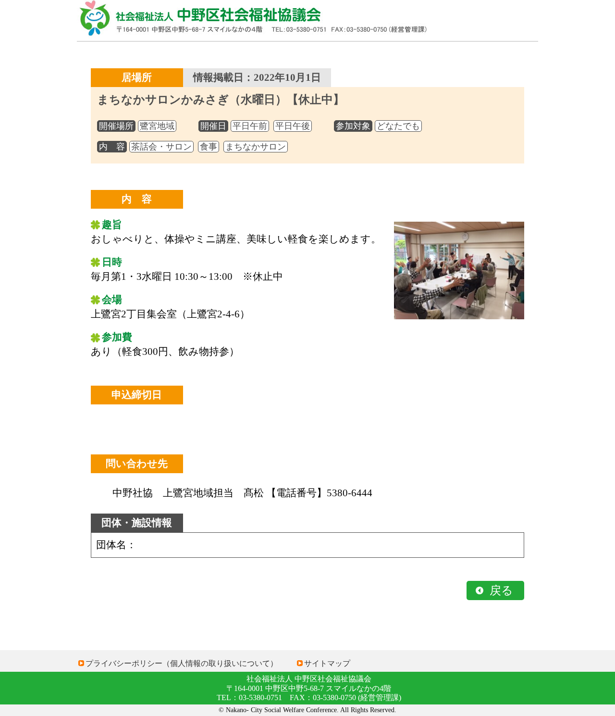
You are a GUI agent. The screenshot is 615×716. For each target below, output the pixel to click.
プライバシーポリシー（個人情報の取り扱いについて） (182, 663)
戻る (501, 590)
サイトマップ (327, 663)
